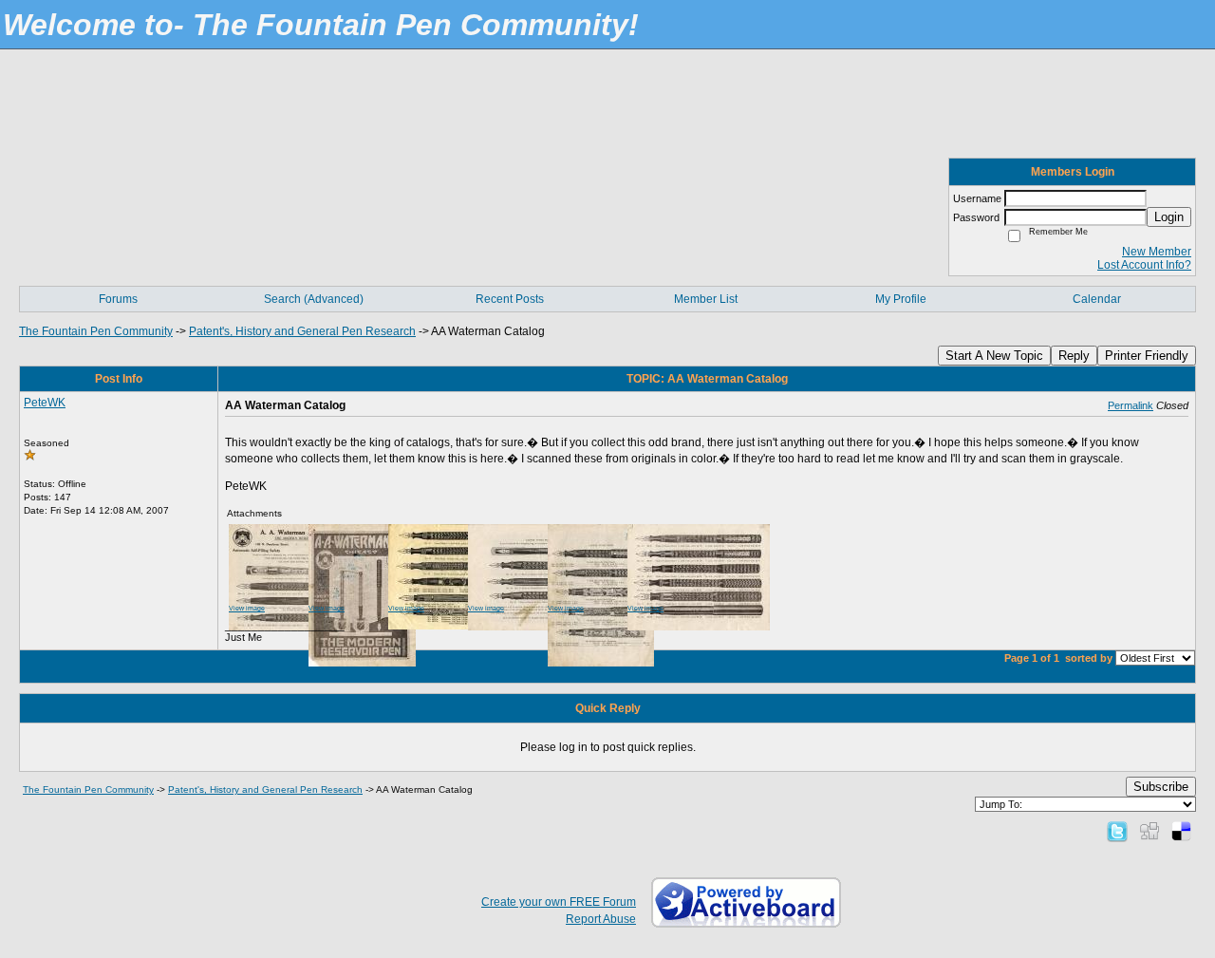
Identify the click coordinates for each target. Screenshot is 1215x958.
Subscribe (1160, 787)
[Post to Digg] (1149, 830)
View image (247, 608)
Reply (1074, 355)
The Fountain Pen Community (96, 331)
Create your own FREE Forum (558, 902)
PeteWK (44, 402)
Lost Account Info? (1144, 265)
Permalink (1130, 405)
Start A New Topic (994, 355)
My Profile (900, 299)
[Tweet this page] (1117, 830)
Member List (706, 299)
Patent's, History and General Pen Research (302, 331)
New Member (1156, 251)
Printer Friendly (1146, 355)
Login (1169, 217)
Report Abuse (601, 919)
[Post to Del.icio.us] (1181, 830)
